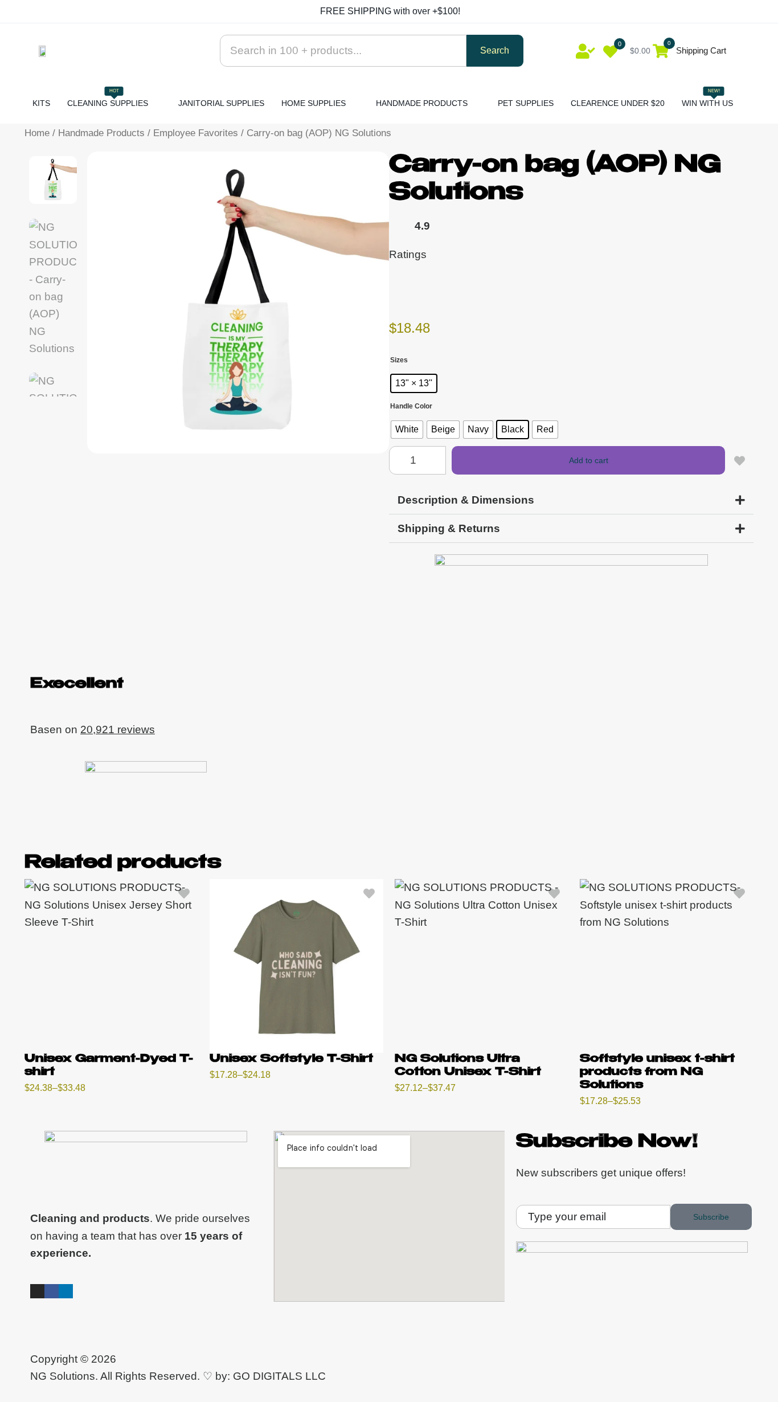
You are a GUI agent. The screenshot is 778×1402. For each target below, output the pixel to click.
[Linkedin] (66, 1291)
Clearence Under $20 (618, 103)
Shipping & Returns (449, 528)
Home (37, 132)
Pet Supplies (526, 103)
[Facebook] (51, 1291)
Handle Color (411, 406)
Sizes (399, 360)
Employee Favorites (195, 132)
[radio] (413, 383)
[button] (571, 500)
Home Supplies (313, 103)
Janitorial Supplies (221, 103)
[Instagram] (37, 1291)
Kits (41, 103)
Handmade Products (422, 103)
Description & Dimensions (466, 500)
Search (494, 50)
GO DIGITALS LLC (279, 1376)
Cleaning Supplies (107, 98)
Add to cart (588, 460)
